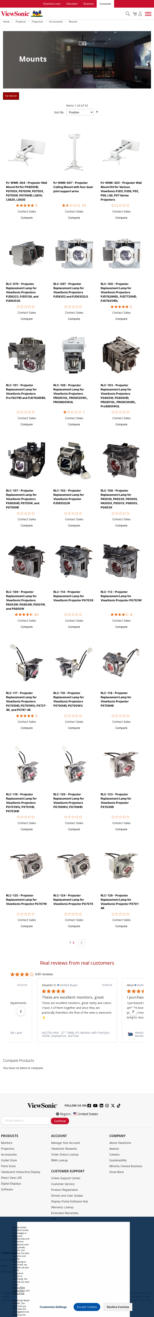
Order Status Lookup (65, 1154)
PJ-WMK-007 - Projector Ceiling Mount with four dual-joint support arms (73, 187)
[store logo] (62, 13)
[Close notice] (124, 1306)
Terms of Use (18, 1293)
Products (21, 21)
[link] (77, 1034)
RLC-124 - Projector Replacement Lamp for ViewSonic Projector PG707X (73, 899)
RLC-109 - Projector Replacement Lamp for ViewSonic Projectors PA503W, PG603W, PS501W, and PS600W (26, 600)
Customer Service (62, 1184)
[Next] (81, 942)
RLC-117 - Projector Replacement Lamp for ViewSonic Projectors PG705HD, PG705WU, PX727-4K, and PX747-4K (26, 701)
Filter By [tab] (11, 96)
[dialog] (77, 1267)
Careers (114, 1154)
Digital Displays (11, 1183)
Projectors (38, 21)
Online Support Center (65, 1178)
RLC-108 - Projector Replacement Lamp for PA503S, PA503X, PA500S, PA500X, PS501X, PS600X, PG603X (119, 499)
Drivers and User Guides (67, 1195)
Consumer (105, 3)
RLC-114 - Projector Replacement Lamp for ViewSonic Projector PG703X (73, 596)
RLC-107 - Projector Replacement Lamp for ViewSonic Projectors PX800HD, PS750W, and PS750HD (22, 499)
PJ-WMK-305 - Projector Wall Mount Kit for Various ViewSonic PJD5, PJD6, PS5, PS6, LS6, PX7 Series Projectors (121, 191)
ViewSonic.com (51, 3)
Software (7, 1189)
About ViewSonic (120, 1142)
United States (88, 1114)
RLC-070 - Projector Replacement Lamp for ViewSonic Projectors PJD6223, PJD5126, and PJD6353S (22, 292)
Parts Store (8, 1166)
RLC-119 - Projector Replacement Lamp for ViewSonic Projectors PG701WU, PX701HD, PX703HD (21, 803)
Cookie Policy (19, 1290)
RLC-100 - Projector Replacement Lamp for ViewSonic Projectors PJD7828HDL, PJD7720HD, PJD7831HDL (119, 292)
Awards (114, 1148)
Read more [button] (75, 1017)
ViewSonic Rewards (64, 1148)
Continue (60, 1121)
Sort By (59, 112)
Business (89, 3)
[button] (27, 217)
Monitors (6, 1142)
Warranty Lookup (62, 1207)
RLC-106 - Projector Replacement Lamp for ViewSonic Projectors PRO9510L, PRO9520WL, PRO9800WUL (70, 393)
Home (6, 21)
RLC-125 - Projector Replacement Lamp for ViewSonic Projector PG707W (26, 899)
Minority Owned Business (125, 1166)
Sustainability (118, 1160)
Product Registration (64, 1189)
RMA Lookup (59, 1160)
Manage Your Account (65, 1142)
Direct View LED (11, 1177)
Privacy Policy (19, 1287)
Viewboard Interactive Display (20, 1172)
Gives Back (116, 1172)
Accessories (56, 21)
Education (72, 3)
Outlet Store (9, 1160)
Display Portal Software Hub (69, 1201)
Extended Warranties (64, 1213)
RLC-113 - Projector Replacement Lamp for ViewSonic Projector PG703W (121, 596)
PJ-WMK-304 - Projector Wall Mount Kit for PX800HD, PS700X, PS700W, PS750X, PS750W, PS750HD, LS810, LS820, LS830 (26, 191)
